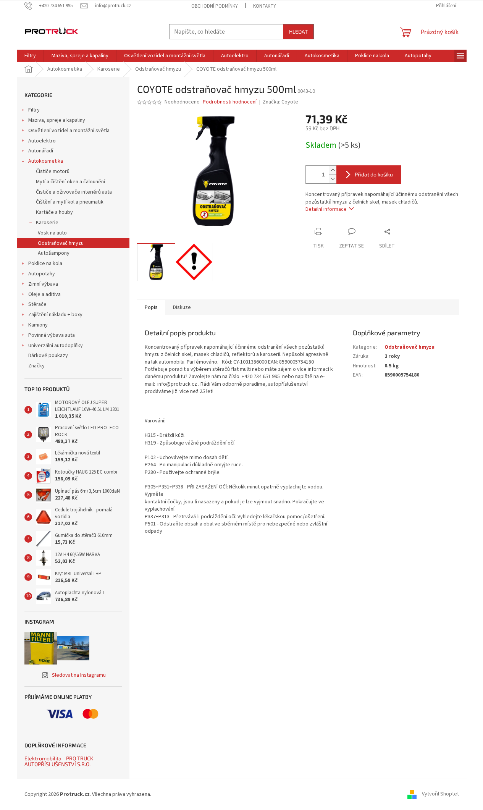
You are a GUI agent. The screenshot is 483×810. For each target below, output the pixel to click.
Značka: (280, 102)
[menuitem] (30, 56)
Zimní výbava (43, 284)
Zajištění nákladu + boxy (55, 315)
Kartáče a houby (54, 212)
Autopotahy (41, 274)
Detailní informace (326, 209)
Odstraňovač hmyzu (61, 243)
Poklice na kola (45, 263)
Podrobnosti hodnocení (230, 102)
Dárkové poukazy (48, 355)
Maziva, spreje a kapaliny (56, 120)
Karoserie (47, 222)
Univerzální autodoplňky (55, 345)
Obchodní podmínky (214, 6)
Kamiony (38, 325)
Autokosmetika (45, 161)
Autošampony (53, 253)
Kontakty (264, 6)
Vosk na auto (52, 233)
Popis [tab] (151, 307)
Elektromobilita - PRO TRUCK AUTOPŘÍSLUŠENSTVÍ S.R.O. (58, 761)
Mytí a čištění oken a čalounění (70, 182)
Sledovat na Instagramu (79, 675)
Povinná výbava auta (51, 335)
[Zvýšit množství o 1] (332, 170)
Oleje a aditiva (44, 294)
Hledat (298, 31)
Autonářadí (40, 151)
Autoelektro (42, 141)
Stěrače (37, 304)
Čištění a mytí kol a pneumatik (69, 202)
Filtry (34, 110)
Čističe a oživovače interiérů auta (74, 192)
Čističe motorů (52, 171)
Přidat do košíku (374, 174)
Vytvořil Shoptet (440, 794)
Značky (36, 366)
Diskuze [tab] (182, 307)
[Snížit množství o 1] (332, 179)
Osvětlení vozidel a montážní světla (69, 130)
